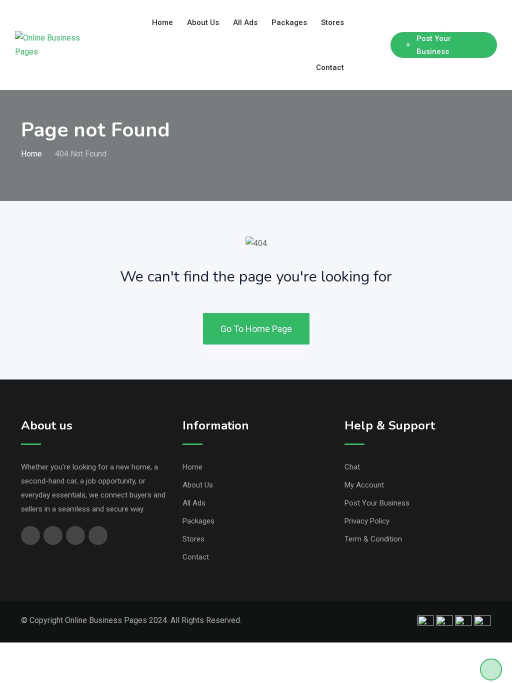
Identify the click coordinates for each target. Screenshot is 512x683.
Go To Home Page (256, 329)
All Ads (245, 22)
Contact (330, 67)
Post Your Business (433, 45)
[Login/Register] (378, 45)
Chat (352, 467)
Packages (289, 22)
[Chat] (362, 45)
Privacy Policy (367, 521)
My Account (364, 485)
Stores (332, 22)
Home (162, 22)
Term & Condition (373, 539)
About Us (203, 22)
